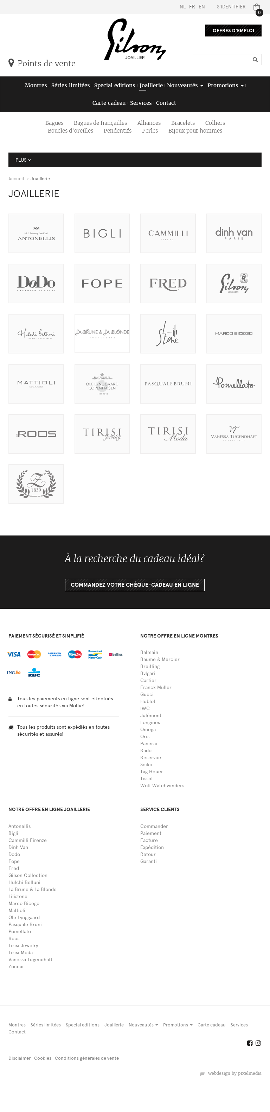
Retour (148, 854)
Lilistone (17, 896)
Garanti (148, 861)
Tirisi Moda (20, 953)
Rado (146, 751)
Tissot (146, 779)
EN (202, 7)
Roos (13, 939)
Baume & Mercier (160, 659)
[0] (255, 7)
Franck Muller (156, 687)
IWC (145, 709)
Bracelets (183, 123)
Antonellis (19, 826)
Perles (150, 130)
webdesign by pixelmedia (233, 1073)
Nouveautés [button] (183, 85)
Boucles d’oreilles (70, 130)
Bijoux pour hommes (195, 130)
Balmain (149, 652)
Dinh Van (18, 847)
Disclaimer (19, 1058)
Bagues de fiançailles (100, 123)
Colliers (215, 123)
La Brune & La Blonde (32, 889)
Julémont (150, 716)
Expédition (152, 847)
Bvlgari (147, 673)
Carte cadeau (109, 103)
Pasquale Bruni (25, 925)
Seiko (146, 765)
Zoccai (16, 967)
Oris (144, 737)
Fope (14, 861)
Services (141, 103)
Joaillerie (151, 85)
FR (192, 7)
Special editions (114, 85)
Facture (149, 840)
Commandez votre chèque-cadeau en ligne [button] (135, 584)
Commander (154, 826)
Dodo (14, 854)
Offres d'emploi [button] (233, 31)
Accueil (16, 178)
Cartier (148, 680)
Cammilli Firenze (27, 840)
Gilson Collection (27, 875)
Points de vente (47, 63)
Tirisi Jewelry (23, 946)
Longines (150, 723)
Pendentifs (117, 130)
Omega (148, 730)
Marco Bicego (23, 904)
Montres (36, 85)
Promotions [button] (223, 85)
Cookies (42, 1058)
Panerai (148, 744)
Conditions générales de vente (87, 1058)
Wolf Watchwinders (162, 786)
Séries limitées (70, 85)
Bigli (13, 833)
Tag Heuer (151, 772)
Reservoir (151, 758)
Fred (13, 868)
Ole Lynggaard (24, 918)
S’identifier (231, 7)
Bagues (54, 123)
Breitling (150, 666)
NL (183, 7)
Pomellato (19, 932)
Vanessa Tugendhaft (30, 960)
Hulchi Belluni (24, 882)
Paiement (150, 833)
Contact (166, 103)
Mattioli (16, 911)
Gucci (147, 694)
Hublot (147, 702)
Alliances (149, 123)
